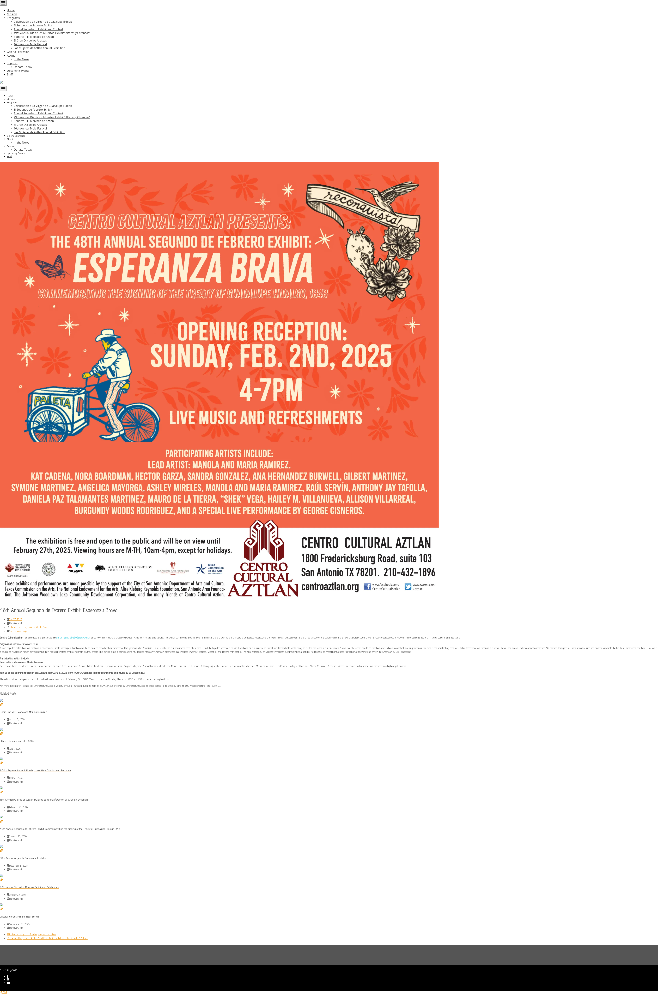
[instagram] (8, 979)
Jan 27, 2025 (15, 619)
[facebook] (8, 976)
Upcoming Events (25, 627)
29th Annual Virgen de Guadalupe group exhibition (31, 934)
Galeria (12, 627)
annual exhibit (73, 637)
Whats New (41, 627)
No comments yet (18, 631)
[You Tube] (8, 983)
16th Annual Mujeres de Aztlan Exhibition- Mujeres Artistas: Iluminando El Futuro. (47, 938)
